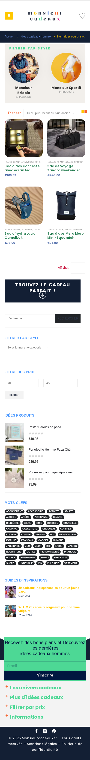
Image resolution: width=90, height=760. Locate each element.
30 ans (60, 162)
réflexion (60, 557)
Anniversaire (29, 162)
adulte (68, 511)
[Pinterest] (54, 731)
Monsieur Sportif (66, 87)
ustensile (26, 563)
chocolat (48, 528)
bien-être (12, 523)
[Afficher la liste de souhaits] (82, 16)
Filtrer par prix (27, 707)
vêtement (70, 563)
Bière (27, 523)
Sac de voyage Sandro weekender (63, 168)
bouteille (70, 523)
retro (45, 557)
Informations (26, 717)
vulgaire (53, 563)
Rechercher (67, 318)
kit (48, 546)
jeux (38, 546)
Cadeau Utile (42, 229)
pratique (70, 551)
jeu (27, 546)
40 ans (69, 162)
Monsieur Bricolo (23, 90)
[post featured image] (24, 68)
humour (58, 540)
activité (54, 511)
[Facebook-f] (36, 731)
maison (72, 546)
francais (27, 540)
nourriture (13, 551)
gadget (43, 540)
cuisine (26, 534)
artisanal (41, 517)
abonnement (14, 511)
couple (11, 534)
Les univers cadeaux (35, 687)
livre (58, 546)
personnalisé (50, 551)
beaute (58, 517)
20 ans (16, 162)
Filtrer (14, 395)
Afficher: (63, 267)
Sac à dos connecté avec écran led (22, 168)
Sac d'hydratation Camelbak (21, 235)
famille (11, 540)
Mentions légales (42, 744)
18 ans (8, 162)
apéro (25, 517)
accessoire (35, 511)
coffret (65, 528)
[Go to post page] (10, 591)
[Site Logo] (45, 15)
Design (40, 534)
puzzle (10, 557)
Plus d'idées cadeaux (36, 697)
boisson (52, 523)
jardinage (13, 546)
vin (40, 563)
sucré (10, 563)
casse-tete (29, 528)
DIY (52, 534)
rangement (28, 557)
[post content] (24, 138)
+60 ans (51, 162)
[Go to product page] (14, 432)
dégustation (67, 534)
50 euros (27, 229)
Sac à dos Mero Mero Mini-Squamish (65, 235)
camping (11, 528)
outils (31, 551)
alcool (11, 517)
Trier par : (15, 113)
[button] (9, 16)
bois (39, 523)
